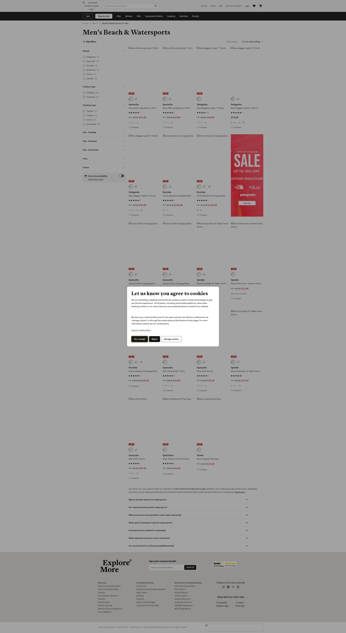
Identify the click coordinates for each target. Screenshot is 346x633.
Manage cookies (171, 339)
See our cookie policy (141, 330)
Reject (154, 339)
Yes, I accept (139, 339)
